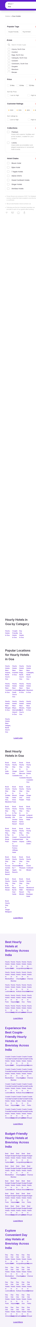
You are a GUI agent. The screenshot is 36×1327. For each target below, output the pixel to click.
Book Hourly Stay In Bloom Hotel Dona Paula (14, 794)
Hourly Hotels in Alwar (23, 1009)
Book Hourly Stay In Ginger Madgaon (7, 906)
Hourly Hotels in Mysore (29, 965)
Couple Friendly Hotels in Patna (29, 1101)
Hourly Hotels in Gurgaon (18, 965)
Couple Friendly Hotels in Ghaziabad (23, 1088)
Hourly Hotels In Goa (7, 633)
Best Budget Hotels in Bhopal (29, 1210)
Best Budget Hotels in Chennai (29, 1170)
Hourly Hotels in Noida (12, 988)
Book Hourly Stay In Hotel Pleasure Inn (21, 863)
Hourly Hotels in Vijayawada (12, 998)
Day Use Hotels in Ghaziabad (23, 1286)
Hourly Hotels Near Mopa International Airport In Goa (14, 707)
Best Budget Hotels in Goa (23, 1198)
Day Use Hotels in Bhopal (29, 1311)
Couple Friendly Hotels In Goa (14, 634)
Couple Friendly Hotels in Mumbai (7, 1073)
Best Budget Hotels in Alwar (23, 1210)
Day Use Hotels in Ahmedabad (7, 1311)
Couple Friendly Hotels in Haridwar (29, 1088)
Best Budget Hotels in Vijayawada (12, 1198)
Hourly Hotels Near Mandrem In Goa (28, 688)
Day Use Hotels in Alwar (23, 1311)
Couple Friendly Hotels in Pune (7, 1101)
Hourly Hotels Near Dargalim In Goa (21, 688)
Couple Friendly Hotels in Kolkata (18, 1088)
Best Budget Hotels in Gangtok (12, 1210)
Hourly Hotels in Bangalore (23, 965)
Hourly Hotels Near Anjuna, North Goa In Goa (7, 672)
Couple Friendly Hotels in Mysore (29, 1061)
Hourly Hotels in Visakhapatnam (18, 1009)
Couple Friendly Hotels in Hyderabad (7, 1061)
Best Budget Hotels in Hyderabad (7, 1158)
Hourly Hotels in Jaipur (23, 975)
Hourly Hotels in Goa (23, 998)
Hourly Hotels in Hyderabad (7, 965)
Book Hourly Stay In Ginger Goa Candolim (14, 769)
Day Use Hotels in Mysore (29, 1259)
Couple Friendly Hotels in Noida (12, 1088)
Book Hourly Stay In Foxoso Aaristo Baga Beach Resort (7, 865)
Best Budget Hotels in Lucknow (7, 1185)
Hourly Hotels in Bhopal (29, 1009)
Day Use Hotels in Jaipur (23, 1271)
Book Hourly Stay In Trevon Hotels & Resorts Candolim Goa (28, 772)
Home (7, 16)
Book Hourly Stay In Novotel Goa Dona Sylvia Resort (21, 815)
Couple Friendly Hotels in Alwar (23, 1113)
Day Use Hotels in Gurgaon (18, 1259)
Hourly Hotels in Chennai (29, 975)
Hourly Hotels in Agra (18, 998)
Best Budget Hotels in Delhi (12, 1158)
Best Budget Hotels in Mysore (29, 1158)
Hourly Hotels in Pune (7, 998)
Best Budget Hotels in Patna (29, 1198)
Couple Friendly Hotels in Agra (18, 1101)
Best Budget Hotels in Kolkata (18, 1185)
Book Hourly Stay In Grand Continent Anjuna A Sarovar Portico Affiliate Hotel (14, 840)
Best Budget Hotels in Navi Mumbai (12, 1171)
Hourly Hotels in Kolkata (18, 988)
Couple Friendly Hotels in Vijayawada (12, 1101)
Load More (18, 918)
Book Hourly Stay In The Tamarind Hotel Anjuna (21, 835)
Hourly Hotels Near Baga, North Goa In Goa (21, 672)
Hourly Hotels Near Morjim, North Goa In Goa (21, 707)
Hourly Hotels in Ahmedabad (7, 1009)
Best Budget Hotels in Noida (12, 1185)
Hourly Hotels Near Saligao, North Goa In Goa (7, 725)
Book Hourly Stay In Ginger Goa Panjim (21, 793)
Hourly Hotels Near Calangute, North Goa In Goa (28, 672)
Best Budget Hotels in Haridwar (29, 1185)
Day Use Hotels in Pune (7, 1299)
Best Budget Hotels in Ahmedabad (7, 1210)
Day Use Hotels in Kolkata (18, 1286)
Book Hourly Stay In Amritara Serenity (7, 812)
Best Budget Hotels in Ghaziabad (23, 1185)
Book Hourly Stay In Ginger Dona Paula (28, 793)
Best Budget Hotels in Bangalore (23, 1158)
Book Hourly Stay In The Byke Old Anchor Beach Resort (14, 815)
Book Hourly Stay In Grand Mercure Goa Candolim (21, 770)
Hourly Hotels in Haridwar (29, 988)
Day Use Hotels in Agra (18, 1299)
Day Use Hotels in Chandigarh (18, 1271)
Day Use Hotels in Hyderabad (7, 1259)
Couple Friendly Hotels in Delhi (12, 1061)
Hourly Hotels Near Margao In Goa (7, 705)
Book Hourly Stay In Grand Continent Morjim (28, 863)
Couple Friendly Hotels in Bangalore (23, 1061)
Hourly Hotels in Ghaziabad (23, 988)
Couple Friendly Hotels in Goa (23, 1101)
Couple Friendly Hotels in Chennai (29, 1073)
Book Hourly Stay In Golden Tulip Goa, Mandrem (7, 794)
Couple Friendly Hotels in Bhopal (29, 1113)
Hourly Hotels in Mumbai (7, 975)
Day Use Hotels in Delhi (12, 1259)
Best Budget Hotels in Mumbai (7, 1170)
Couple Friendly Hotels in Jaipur (23, 1073)
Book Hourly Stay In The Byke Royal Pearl (7, 835)
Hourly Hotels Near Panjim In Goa (28, 705)
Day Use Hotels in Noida (12, 1286)
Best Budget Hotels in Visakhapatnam (18, 1210)
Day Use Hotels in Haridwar (29, 1286)
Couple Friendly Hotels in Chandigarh (18, 1073)
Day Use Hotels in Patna (29, 1299)
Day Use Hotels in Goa (23, 1299)
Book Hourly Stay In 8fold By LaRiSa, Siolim (28, 836)
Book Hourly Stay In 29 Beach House (7, 884)
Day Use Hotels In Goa (21, 634)
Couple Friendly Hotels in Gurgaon (18, 1061)
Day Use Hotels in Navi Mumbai (12, 1272)
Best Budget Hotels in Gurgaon (18, 1158)
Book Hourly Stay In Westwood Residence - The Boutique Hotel (28, 887)
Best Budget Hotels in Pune (7, 1198)
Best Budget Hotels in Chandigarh (18, 1170)
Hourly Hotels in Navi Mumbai (12, 976)
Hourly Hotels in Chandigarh (18, 975)
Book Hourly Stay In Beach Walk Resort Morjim (21, 886)
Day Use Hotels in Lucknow (7, 1286)
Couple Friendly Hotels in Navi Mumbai (12, 1074)
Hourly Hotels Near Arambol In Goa (14, 670)
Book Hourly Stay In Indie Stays (7, 768)
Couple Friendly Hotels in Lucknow (7, 1088)
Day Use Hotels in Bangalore (23, 1259)
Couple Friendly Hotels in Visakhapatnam (18, 1113)
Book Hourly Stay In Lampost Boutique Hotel (28, 813)
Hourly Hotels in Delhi (12, 965)
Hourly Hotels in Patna (29, 998)
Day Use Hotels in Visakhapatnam (18, 1311)
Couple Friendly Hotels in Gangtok (12, 1113)
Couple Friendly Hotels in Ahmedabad (7, 1113)
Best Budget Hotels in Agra (18, 1198)
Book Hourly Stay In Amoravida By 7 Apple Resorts (14, 864)
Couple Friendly (13, 32)
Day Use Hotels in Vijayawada (12, 1299)
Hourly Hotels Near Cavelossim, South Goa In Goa (14, 690)
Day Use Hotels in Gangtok (12, 1311)
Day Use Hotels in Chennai (29, 1271)
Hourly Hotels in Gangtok (12, 1009)
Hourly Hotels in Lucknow (7, 988)
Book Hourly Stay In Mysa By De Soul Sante (14, 886)
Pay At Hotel (27, 32)
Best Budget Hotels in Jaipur (23, 1170)
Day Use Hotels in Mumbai (7, 1271)
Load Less (18, 738)
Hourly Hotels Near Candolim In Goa (7, 688)
